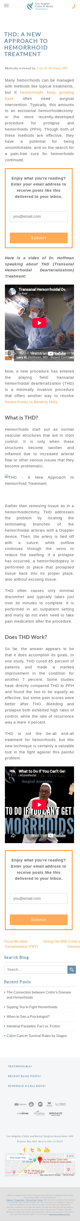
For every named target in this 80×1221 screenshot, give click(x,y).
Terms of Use (31, 1200)
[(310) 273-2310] (74, 6)
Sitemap (9, 1200)
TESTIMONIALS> (20, 1066)
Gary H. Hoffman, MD (52, 68)
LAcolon (40, 6)
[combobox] (40, 970)
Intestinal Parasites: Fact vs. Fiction (33, 1026)
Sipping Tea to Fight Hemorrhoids (32, 1007)
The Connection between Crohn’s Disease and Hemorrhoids (39, 995)
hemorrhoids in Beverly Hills (31, 402)
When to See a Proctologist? (28, 1016)
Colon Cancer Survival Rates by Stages (37, 1036)
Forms (40, 1200)
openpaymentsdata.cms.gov (59, 1214)
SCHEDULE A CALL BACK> (27, 1085)
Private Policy (19, 1200)
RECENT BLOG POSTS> (25, 1076)
